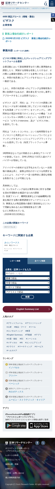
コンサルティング (15, 331)
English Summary (15, 335)
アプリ (38, 335)
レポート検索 (15, 261)
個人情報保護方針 (12, 477)
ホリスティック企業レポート (41, 8)
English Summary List (27, 309)
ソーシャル (8, 248)
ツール (33, 327)
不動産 (29, 335)
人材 (6, 250)
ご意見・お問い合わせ (14, 473)
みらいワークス (11, 242)
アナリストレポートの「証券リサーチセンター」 (16, 8)
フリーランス (18, 248)
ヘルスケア (12, 350)
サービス (39, 346)
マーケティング (25, 346)
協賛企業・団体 (11, 464)
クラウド (11, 346)
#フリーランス (10, 227)
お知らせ (9, 469)
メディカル (12, 342)
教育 (28, 331)
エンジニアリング (33, 342)
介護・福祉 (12, 339)
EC (22, 339)
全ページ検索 (40, 261)
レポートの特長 (11, 455)
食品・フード (20, 327)
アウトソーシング (33, 323)
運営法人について (12, 460)
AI (22, 342)
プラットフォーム (15, 323)
